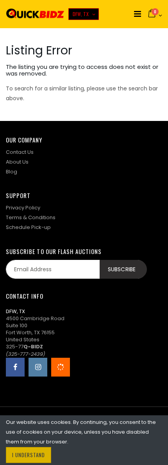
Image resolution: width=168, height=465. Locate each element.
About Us (17, 162)
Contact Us (20, 152)
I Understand (28, 455)
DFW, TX (81, 14)
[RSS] (60, 367)
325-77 (24, 346)
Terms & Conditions (30, 217)
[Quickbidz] (35, 14)
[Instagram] (38, 367)
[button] (154, 14)
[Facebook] (15, 367)
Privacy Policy (23, 207)
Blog (11, 171)
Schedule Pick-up (28, 227)
